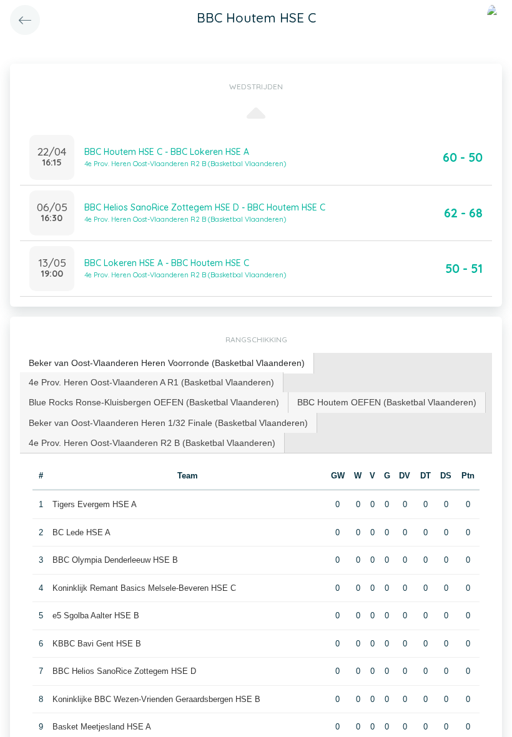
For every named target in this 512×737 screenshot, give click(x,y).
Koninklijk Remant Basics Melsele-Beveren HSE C (144, 588)
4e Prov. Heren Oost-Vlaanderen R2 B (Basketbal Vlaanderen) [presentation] (152, 443)
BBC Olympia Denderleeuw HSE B (115, 560)
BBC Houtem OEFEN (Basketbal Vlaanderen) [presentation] (386, 402)
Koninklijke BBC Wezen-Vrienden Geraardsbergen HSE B (156, 699)
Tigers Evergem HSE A (94, 504)
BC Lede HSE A (81, 532)
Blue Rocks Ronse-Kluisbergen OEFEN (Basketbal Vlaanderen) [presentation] (154, 402)
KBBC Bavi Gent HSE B (96, 643)
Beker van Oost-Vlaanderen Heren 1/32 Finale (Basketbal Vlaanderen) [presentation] (168, 423)
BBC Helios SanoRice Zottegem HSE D (124, 671)
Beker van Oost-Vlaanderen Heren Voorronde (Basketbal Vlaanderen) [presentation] (167, 363)
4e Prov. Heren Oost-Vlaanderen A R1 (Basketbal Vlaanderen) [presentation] (151, 382)
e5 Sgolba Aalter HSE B (95, 615)
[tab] (167, 363)
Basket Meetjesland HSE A (101, 726)
